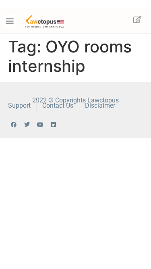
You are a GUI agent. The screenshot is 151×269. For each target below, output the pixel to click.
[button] (10, 20)
